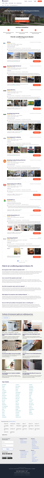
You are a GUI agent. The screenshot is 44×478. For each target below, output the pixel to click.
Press (33, 455)
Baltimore (17, 387)
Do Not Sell (22, 471)
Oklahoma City (18, 417)
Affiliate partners (34, 461)
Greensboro (18, 407)
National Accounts (23, 457)
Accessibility (26, 471)
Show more (39, 51)
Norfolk (30, 406)
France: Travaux (11, 468)
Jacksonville (4, 407)
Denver (3, 401)
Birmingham (4, 384)
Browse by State (12, 421)
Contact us (33, 458)
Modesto (3, 393)
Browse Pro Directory (23, 441)
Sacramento (4, 395)
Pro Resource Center (23, 454)
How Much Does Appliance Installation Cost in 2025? (11, 335)
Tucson (3, 387)
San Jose (3, 400)
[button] (10, 55)
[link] (22, 44)
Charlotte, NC (12, 423)
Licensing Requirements (35, 448)
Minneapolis (18, 393)
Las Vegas (17, 400)
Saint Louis (17, 398)
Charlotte (17, 406)
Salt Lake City (31, 404)
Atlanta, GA (6, 423)
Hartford (3, 403)
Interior (3, 3)
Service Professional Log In (24, 451)
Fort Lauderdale (5, 406)
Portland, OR (12, 428)
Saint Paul (17, 395)
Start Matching (22, 21)
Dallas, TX (24, 423)
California (19, 471)
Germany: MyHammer (17, 468)
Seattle (30, 410)
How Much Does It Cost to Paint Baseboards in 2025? (32, 354)
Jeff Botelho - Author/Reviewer (28, 332)
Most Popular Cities (4, 421)
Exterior (6, 3)
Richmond (31, 407)
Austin (30, 395)
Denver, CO (31, 423)
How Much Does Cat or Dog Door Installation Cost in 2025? (11, 374)
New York (17, 403)
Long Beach (4, 390)
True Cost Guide (34, 441)
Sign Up (39, 1)
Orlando (3, 410)
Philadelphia (31, 387)
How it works (34, 451)
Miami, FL (12, 425)
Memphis (30, 392)
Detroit (17, 390)
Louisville (17, 384)
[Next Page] (27, 260)
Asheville (17, 404)
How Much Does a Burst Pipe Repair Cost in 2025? (31, 335)
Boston (17, 389)
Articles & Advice (19, 3)
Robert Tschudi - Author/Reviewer (8, 332)
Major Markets (5, 382)
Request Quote (36, 61)
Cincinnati (17, 412)
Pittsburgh (31, 389)
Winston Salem (18, 410)
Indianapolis (4, 417)
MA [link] (5, 5)
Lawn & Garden (11, 3)
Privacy (17, 471)
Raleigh (17, 409)
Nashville (30, 393)
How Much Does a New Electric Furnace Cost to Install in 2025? (32, 374)
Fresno (3, 389)
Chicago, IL (18, 423)
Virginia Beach (31, 409)
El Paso (30, 398)
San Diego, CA (31, 428)
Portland (30, 384)
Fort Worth (31, 400)
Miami (3, 409)
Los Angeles (4, 392)
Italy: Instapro (22, 468)
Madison (30, 412)
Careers (33, 454)
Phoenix (3, 386)
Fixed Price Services (23, 442)
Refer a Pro (33, 444)
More (15, 3)
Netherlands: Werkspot (28, 468)
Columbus (17, 415)
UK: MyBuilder (33, 468)
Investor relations (34, 457)
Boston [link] (8, 5)
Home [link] (3, 5)
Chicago (3, 415)
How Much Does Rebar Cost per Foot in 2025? (11, 353)
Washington (4, 404)
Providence (31, 390)
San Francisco (4, 398)
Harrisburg (31, 386)
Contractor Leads (23, 455)
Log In (35, 1)
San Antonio (31, 403)
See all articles (5, 317)
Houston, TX (37, 423)
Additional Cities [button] (4, 434)
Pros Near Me (34, 445)
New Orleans (18, 386)
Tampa (3, 412)
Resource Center (34, 442)
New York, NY (37, 425)
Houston (30, 401)
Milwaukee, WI (18, 425)
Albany (17, 401)
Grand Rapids (18, 392)
